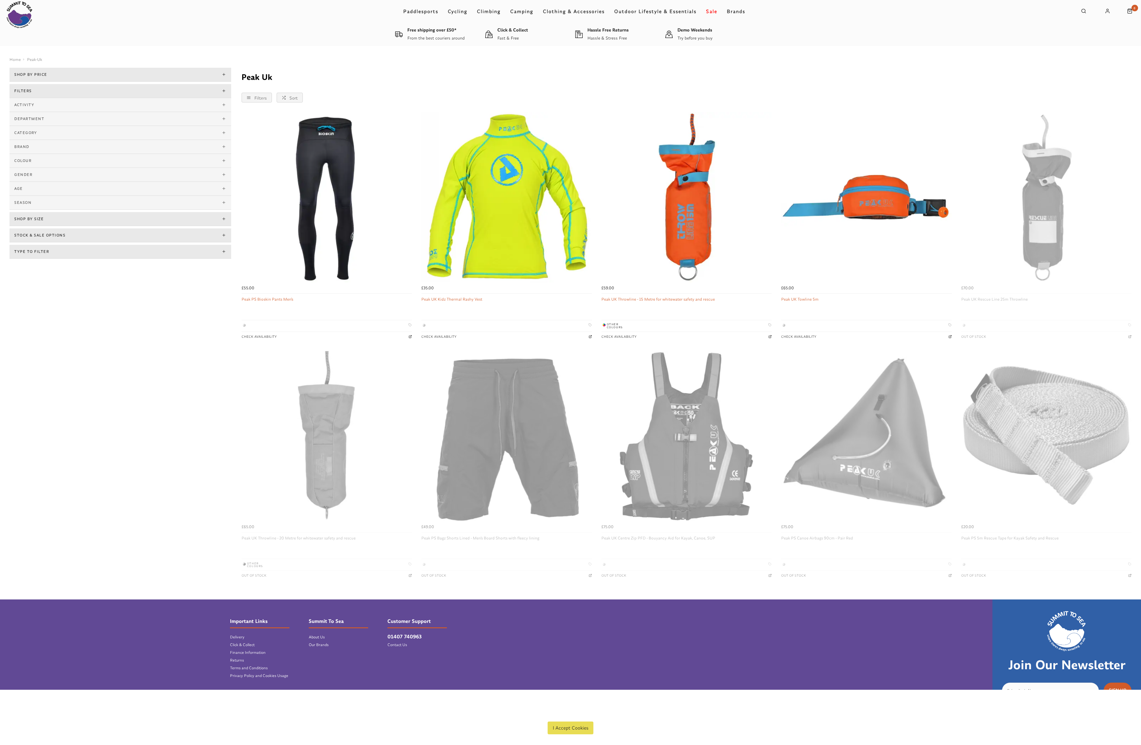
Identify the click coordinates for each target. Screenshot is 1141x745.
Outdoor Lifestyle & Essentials (655, 11)
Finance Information (248, 652)
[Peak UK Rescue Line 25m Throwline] (1046, 197)
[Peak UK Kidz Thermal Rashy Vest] (506, 197)
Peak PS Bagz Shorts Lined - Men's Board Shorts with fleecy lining (480, 538)
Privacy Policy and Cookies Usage (259, 675)
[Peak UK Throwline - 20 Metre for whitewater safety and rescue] (327, 436)
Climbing (489, 11)
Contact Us (397, 644)
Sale (711, 11)
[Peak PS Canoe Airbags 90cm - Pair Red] (866, 436)
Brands (736, 11)
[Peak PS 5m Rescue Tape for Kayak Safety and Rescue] (1046, 436)
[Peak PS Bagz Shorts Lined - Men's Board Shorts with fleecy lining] (506, 436)
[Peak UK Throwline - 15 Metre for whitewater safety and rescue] (686, 197)
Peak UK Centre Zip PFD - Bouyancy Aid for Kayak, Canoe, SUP (658, 538)
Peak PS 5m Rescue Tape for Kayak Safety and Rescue (1010, 538)
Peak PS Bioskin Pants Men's (267, 299)
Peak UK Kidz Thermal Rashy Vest (451, 299)
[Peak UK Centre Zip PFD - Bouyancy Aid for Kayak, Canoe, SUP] (686, 436)
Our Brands (319, 644)
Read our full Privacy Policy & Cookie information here (570, 714)
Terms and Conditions (249, 667)
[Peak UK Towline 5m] (866, 197)
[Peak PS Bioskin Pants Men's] (327, 197)
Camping (521, 11)
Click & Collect (242, 644)
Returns (237, 660)
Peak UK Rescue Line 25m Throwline (994, 299)
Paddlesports (420, 11)
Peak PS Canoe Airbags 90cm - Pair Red (817, 538)
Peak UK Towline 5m (800, 299)
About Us (317, 636)
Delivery (237, 636)
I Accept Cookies (570, 728)
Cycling (457, 11)
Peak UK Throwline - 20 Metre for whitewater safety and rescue (299, 538)
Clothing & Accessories (574, 11)
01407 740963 (404, 636)
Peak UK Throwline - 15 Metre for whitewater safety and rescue (658, 299)
